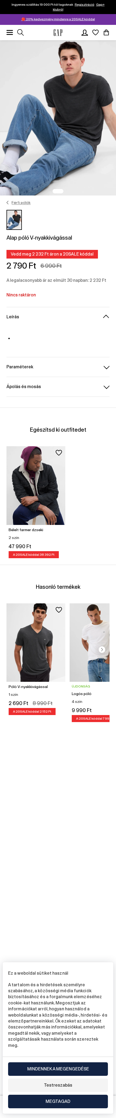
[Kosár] (106, 32)
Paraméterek (19, 366)
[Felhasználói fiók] (84, 32)
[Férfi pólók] (7, 202)
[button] (102, 649)
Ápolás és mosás (23, 386)
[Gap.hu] (58, 32)
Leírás (12, 316)
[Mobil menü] (9, 32)
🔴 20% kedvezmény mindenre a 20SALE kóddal (58, 19)
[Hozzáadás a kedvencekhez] (58, 452)
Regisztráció (84, 4)
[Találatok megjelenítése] (20, 32)
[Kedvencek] (95, 32)
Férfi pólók (21, 202)
